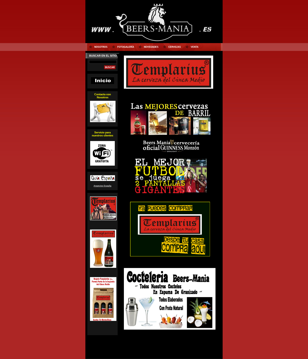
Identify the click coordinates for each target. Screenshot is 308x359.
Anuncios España (102, 186)
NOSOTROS (100, 47)
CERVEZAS (174, 47)
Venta (194, 47)
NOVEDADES (151, 47)
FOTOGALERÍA (125, 47)
